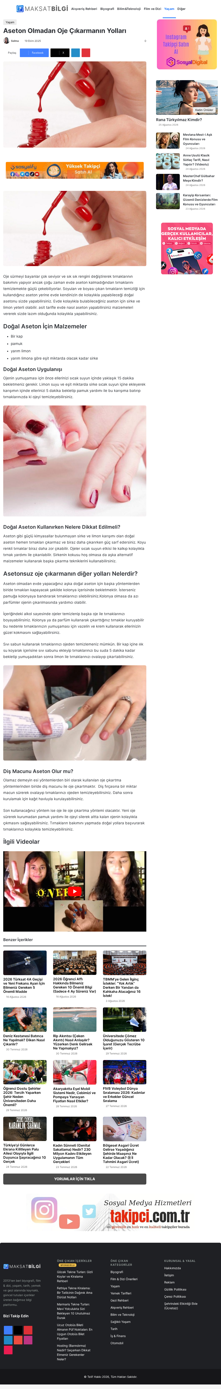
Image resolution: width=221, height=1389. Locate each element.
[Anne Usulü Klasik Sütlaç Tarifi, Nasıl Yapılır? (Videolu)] (168, 161)
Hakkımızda (172, 1268)
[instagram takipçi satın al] (110, 1212)
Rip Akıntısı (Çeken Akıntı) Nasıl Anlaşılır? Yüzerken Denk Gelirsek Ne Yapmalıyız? (72, 1042)
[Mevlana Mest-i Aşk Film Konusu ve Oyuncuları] (168, 141)
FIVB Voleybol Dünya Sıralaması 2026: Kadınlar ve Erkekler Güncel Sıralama (124, 1094)
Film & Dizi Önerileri (123, 1279)
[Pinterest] (86, 52)
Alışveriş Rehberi (84, 9)
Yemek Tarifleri (120, 1293)
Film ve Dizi (152, 9)
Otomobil (116, 1343)
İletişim (169, 1275)
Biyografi (107, 9)
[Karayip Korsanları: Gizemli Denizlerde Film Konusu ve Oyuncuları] (168, 201)
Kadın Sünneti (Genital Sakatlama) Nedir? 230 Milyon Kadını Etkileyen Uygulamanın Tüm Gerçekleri (72, 1153)
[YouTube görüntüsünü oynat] (74, 891)
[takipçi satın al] (74, 170)
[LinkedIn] (75, 52)
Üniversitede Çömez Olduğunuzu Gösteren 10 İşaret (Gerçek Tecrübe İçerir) (124, 1042)
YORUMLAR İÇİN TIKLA (74, 1179)
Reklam (169, 1282)
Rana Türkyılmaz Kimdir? (179, 119)
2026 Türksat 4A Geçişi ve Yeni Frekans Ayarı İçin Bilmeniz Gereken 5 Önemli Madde (24, 985)
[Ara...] (192, 9)
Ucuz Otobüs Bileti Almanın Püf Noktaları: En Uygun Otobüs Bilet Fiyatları (74, 1331)
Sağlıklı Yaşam (120, 1322)
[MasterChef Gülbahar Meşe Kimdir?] (168, 182)
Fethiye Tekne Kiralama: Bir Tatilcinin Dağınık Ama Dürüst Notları (74, 1292)
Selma (15, 40)
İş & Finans (118, 1336)
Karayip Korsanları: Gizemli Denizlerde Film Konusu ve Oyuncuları (200, 199)
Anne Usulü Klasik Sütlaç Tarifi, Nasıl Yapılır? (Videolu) (196, 159)
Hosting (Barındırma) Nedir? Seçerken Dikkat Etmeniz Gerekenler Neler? (73, 1352)
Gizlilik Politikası (175, 1289)
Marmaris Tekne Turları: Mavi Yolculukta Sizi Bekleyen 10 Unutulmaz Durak (73, 1311)
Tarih (113, 1329)
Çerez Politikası (175, 1296)
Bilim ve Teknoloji (122, 1314)
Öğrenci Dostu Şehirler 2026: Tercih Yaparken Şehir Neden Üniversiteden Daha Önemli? (22, 1096)
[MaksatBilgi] (43, 8)
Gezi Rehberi (119, 1300)
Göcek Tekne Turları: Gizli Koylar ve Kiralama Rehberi (75, 1276)
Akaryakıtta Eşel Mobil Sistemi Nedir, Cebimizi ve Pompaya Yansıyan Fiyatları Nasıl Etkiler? (74, 1095)
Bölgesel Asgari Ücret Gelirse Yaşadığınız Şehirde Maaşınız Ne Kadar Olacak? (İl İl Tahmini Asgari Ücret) (121, 1153)
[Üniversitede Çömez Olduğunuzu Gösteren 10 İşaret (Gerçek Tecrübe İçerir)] (124, 1019)
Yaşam (169, 9)
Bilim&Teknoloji (129, 9)
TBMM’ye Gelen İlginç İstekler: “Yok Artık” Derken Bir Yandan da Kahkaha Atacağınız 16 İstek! (121, 987)
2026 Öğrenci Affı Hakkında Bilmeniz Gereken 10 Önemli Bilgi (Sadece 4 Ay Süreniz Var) (74, 985)
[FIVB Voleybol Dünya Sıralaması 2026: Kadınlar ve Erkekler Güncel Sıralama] (124, 1072)
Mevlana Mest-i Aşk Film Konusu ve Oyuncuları (197, 139)
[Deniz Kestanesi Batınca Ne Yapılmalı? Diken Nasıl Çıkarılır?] (25, 1019)
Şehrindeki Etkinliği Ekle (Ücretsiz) (180, 1306)
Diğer (181, 9)
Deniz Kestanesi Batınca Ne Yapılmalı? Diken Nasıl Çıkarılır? (24, 1040)
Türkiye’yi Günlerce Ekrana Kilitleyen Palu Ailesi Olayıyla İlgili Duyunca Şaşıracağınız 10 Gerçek (24, 1153)
